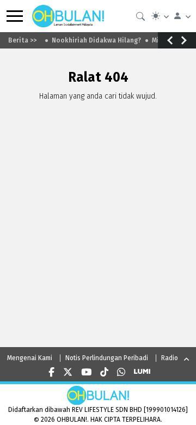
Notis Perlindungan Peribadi (106, 358)
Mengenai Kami (29, 358)
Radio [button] (169, 358)
